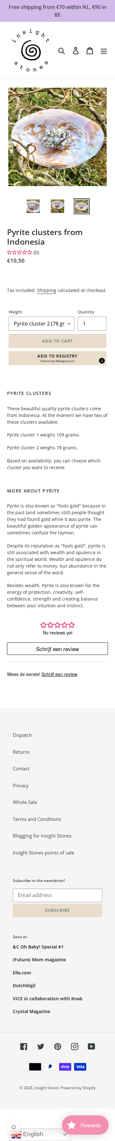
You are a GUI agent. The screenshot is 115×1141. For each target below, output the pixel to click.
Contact (21, 768)
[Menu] (104, 50)
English (32, 1134)
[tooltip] (102, 361)
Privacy (21, 785)
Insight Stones (46, 1087)
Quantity (86, 312)
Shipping (46, 290)
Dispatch (22, 735)
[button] (57, 358)
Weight (15, 312)
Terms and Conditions (37, 819)
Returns (21, 752)
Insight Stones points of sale (43, 852)
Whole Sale (25, 802)
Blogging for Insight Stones (42, 835)
